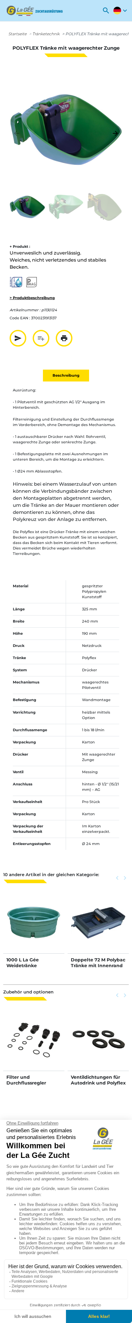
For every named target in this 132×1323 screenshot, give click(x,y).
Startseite (17, 33)
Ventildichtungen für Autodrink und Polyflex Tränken (98, 1083)
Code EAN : (20, 318)
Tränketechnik (46, 33)
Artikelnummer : (25, 310)
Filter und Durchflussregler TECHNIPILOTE (26, 1083)
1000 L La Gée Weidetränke (22, 962)
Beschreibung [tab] (66, 375)
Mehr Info (34, 929)
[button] (106, 10)
